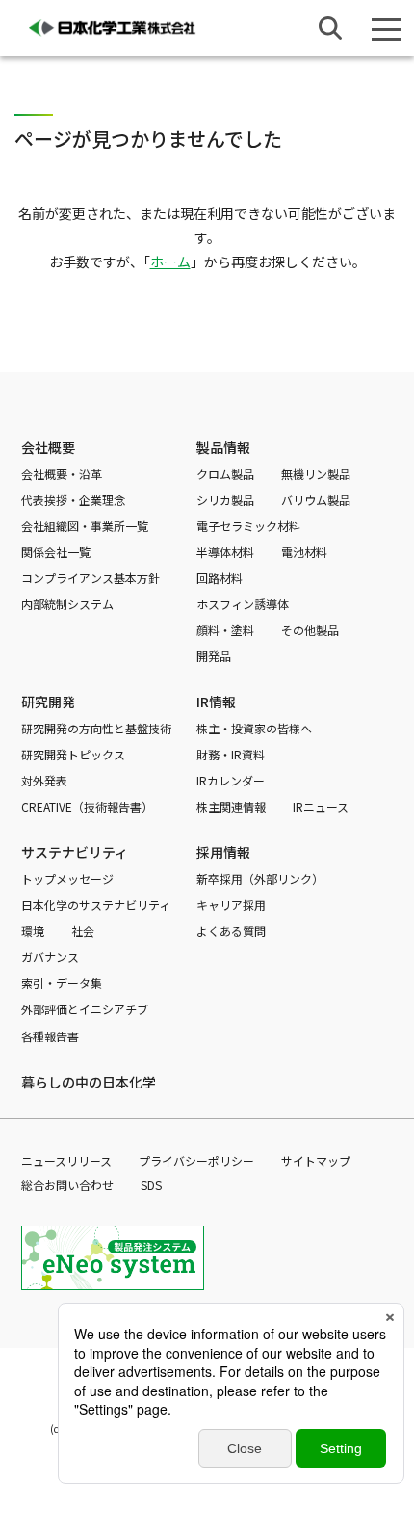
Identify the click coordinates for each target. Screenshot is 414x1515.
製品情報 (223, 446)
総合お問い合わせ (67, 1184)
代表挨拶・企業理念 (73, 499)
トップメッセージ (67, 878)
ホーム (170, 261)
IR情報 (216, 701)
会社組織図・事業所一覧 (84, 525)
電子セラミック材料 (248, 525)
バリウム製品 (315, 499)
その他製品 (310, 629)
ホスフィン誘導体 (242, 603)
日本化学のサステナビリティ (95, 904)
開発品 (213, 655)
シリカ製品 (225, 499)
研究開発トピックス (73, 754)
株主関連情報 (231, 806)
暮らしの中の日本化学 (88, 1081)
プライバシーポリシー (196, 1160)
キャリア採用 (231, 904)
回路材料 (219, 577)
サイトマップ (315, 1160)
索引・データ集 (61, 983)
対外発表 (44, 780)
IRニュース (321, 806)
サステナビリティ (74, 852)
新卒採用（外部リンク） (259, 878)
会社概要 (48, 446)
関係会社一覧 (56, 551)
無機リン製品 (315, 473)
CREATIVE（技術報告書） (87, 806)
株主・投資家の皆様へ (254, 728)
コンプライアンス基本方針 (90, 577)
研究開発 (48, 701)
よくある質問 (231, 931)
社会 (82, 931)
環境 (32, 931)
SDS (151, 1184)
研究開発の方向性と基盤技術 (96, 728)
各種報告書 (50, 1036)
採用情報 (223, 852)
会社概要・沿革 (61, 473)
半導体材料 (225, 551)
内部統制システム (67, 603)
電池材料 (304, 551)
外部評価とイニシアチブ (84, 1009)
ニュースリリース (66, 1160)
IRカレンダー (230, 780)
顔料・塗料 (225, 629)
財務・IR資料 (230, 754)
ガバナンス (50, 957)
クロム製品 (225, 473)
